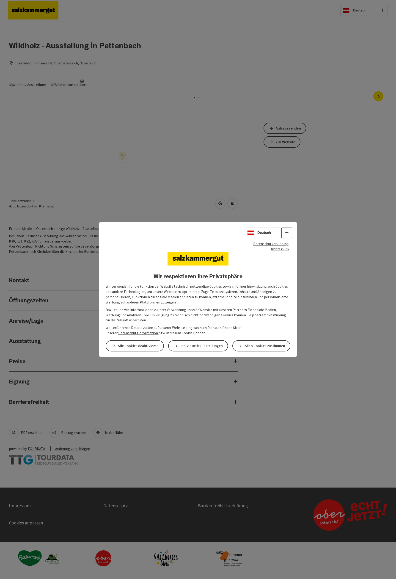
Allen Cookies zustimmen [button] (265, 346)
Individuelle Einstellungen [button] (202, 346)
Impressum (280, 249)
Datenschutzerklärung (271, 243)
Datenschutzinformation (138, 333)
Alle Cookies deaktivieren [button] (138, 346)
